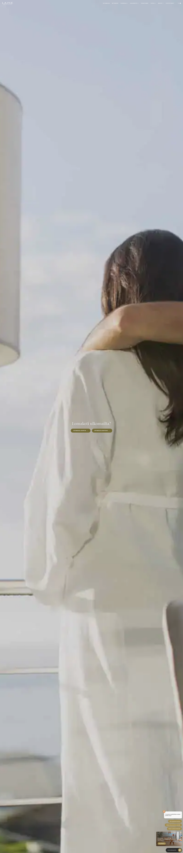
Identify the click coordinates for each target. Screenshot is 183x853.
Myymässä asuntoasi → (102, 430)
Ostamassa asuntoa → (80, 430)
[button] (179, 3)
